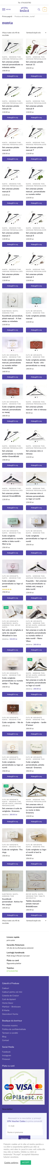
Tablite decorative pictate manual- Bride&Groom (33, 904)
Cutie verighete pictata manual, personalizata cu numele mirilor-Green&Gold (12, 364)
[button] (44, 9)
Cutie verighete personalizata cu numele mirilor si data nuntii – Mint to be (12, 540)
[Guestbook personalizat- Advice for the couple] (12, 881)
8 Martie (5, 1010)
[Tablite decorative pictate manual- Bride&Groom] (36, 881)
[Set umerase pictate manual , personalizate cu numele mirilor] (36, 173)
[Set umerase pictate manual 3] (12, 218)
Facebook (6, 1051)
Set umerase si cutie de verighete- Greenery (12, 810)
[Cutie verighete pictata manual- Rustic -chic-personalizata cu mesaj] (36, 344)
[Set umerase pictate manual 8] (12, 132)
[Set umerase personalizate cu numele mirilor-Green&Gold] (12, 436)
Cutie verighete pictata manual (35, 317)
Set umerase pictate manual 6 (10, 190)
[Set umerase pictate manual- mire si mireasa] (36, 391)
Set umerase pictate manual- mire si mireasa (36, 408)
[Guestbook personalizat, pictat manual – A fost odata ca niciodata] (12, 300)
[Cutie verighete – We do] (12, 708)
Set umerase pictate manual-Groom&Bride (11, 494)
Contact (5, 1040)
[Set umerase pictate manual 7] (36, 132)
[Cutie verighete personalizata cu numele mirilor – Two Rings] (12, 664)
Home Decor (7, 1003)
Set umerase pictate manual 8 (10, 149)
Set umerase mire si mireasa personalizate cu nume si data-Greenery (35, 808)
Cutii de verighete (34, 311)
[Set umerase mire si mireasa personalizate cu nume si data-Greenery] (36, 790)
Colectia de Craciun (10, 995)
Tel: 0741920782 (24, 3)
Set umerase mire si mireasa (34, 452)
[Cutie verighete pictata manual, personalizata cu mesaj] (12, 391)
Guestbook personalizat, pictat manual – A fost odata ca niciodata (12, 319)
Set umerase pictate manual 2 (10, 275)
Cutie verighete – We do (12, 722)
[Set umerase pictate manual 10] (12, 91)
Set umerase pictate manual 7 (34, 149)
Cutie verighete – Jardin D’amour (36, 724)
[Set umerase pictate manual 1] (36, 259)
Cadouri (5, 988)
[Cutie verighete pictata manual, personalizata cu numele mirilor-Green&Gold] (12, 344)
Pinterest (6, 1059)
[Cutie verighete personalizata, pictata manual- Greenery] (36, 748)
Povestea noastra (9, 1025)
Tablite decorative (35, 897)
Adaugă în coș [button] (12, 76)
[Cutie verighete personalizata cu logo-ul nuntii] (36, 521)
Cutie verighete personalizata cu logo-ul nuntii (36, 539)
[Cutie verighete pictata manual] (36, 300)
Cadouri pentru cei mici (12, 992)
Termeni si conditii (10, 1033)
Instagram (6, 1055)
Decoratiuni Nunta (10, 1014)
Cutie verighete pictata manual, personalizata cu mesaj (12, 410)
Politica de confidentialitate (14, 1029)
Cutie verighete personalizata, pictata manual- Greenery (35, 765)
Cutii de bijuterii (9, 999)
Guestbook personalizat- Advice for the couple (12, 902)
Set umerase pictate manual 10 (10, 107)
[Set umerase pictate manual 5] (36, 218)
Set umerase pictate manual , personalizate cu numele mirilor (35, 191)
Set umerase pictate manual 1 (34, 275)
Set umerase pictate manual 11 (34, 63)
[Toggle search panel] (39, 9)
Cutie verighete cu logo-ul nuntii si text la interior (36, 852)
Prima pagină (7, 16)
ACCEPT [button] (25, 1162)
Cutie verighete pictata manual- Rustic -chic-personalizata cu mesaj (35, 363)
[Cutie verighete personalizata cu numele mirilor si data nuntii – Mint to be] (12, 521)
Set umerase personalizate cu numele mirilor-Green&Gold (12, 454)
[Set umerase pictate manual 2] (12, 259)
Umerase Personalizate (12, 59)
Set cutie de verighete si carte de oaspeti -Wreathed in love (12, 633)
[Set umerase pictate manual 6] (12, 173)
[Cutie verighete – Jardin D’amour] (36, 708)
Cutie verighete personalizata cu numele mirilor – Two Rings (12, 681)
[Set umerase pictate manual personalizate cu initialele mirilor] (12, 46)
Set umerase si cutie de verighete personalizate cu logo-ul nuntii (36, 683)
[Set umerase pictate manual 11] (36, 46)
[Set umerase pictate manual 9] (36, 91)
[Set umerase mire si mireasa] (36, 436)
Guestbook (7, 311)
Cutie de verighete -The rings (12, 851)
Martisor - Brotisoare (11, 1006)
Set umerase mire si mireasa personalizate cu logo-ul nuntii (35, 496)
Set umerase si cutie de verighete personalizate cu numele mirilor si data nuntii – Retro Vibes (36, 635)
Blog (4, 1036)
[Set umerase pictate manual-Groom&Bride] (12, 479)
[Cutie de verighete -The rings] (12, 835)
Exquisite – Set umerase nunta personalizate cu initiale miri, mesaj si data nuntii (36, 585)
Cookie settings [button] (11, 1162)
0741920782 (12, 971)
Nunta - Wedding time (11, 57)
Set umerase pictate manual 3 (10, 234)
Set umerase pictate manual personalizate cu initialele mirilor (12, 65)
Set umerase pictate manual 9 (34, 107)
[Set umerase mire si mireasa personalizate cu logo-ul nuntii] (36, 479)
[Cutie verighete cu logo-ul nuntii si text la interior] (36, 835)
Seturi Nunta (31, 625)
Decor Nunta (31, 894)
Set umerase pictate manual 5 (34, 234)
